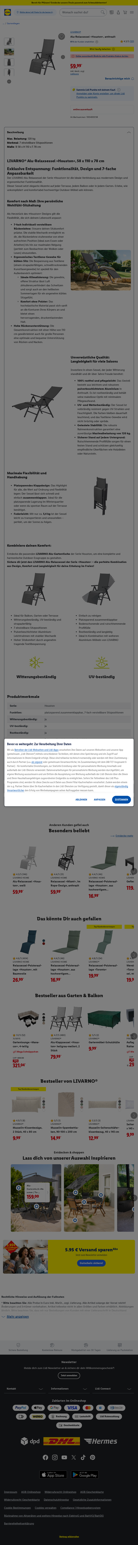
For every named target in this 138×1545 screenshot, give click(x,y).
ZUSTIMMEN (121, 799)
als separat (36, 762)
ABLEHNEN (81, 799)
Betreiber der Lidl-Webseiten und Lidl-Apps (36, 749)
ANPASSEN (99, 799)
